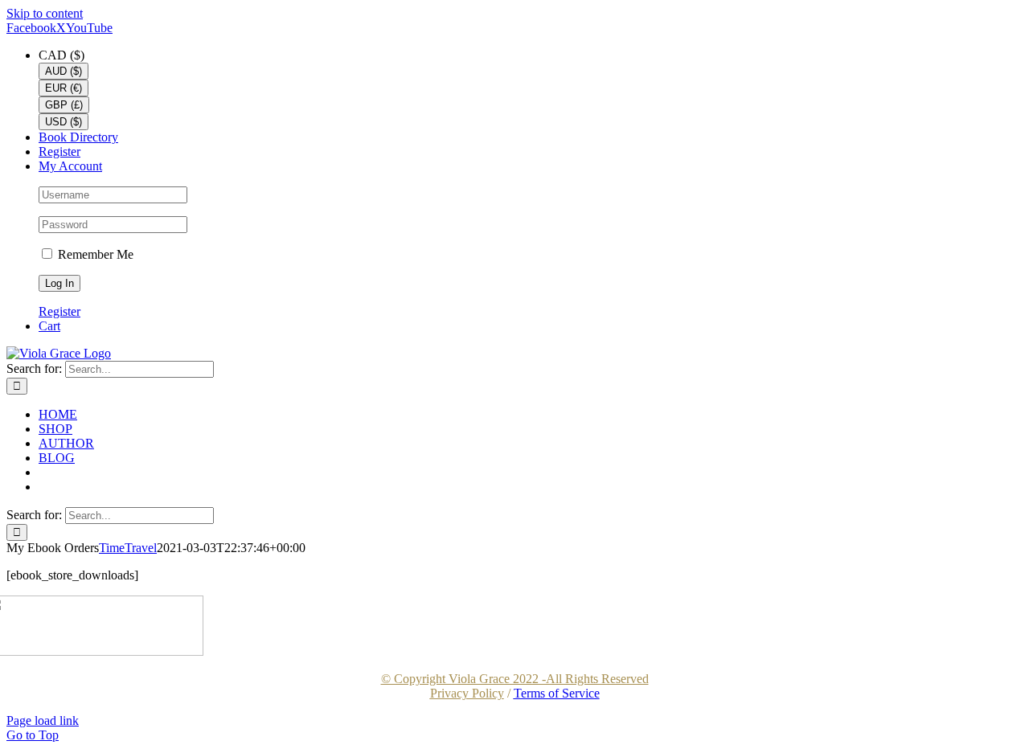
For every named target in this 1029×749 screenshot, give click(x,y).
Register (59, 311)
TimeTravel (128, 548)
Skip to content (44, 13)
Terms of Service (557, 693)
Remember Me (94, 254)
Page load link (42, 720)
